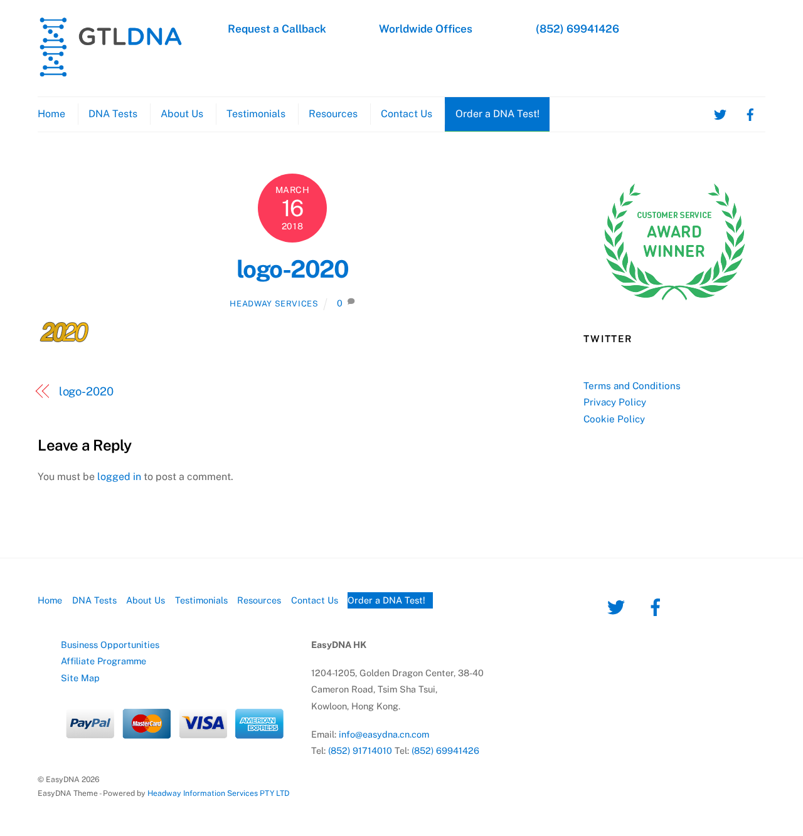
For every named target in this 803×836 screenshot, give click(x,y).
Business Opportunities (110, 644)
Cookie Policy (614, 419)
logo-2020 (292, 269)
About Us (182, 114)
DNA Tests (112, 114)
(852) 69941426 (577, 29)
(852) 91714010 (360, 750)
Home (51, 114)
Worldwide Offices (425, 29)
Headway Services (274, 303)
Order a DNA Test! (497, 114)
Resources (333, 114)
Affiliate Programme (103, 661)
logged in (119, 477)
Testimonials (255, 114)
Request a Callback (277, 29)
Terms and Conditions (632, 385)
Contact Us (406, 114)
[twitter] (720, 114)
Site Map (80, 677)
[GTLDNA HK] (110, 71)
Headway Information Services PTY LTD (218, 793)
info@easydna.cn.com (384, 734)
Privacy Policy (614, 402)
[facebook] (750, 114)
